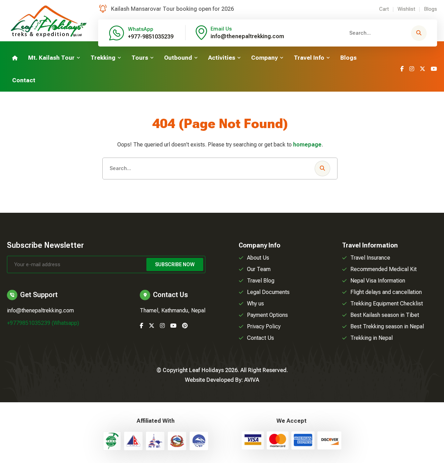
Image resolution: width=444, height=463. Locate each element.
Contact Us (260, 338)
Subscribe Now (175, 264)
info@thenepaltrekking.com (247, 36)
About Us (258, 257)
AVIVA (251, 380)
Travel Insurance (370, 257)
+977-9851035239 (150, 36)
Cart (384, 9)
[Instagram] (411, 69)
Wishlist (406, 9)
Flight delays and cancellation (386, 292)
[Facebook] (402, 69)
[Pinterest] (185, 325)
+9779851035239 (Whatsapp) (43, 323)
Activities (221, 57)
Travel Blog (260, 280)
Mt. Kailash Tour (51, 57)
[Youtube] (434, 69)
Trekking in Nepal (371, 338)
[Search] (419, 33)
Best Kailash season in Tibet (384, 315)
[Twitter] (422, 69)
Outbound (178, 57)
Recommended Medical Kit (383, 269)
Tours (139, 57)
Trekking (103, 57)
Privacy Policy (264, 326)
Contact (23, 80)
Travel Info (309, 57)
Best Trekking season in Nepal (387, 326)
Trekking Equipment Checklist (386, 303)
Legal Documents (268, 292)
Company (264, 57)
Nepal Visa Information (377, 280)
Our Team (259, 269)
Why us (255, 303)
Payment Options (267, 315)
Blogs (430, 9)
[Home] (15, 58)
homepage (307, 144)
